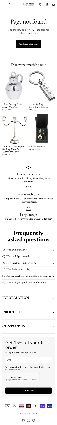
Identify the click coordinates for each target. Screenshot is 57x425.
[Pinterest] (33, 420)
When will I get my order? (19, 256)
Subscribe (28, 390)
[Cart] (53, 4)
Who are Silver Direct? (17, 250)
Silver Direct (31, 414)
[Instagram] (28, 420)
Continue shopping (28, 44)
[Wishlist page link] (40, 4)
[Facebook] (23, 420)
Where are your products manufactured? (26, 282)
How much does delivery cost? (21, 263)
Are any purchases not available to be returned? (29, 276)
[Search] (9, 4)
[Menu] (3, 4)
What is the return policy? (19, 269)
